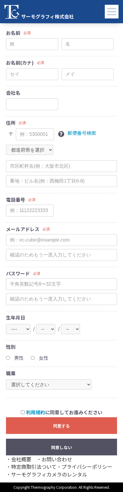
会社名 (13, 92)
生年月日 (15, 317)
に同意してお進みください (64, 412)
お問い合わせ (56, 459)
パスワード (18, 273)
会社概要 (21, 459)
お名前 (13, 32)
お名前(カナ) (20, 62)
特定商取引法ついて (33, 466)
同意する (61, 426)
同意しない (61, 447)
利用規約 (35, 412)
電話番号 (15, 199)
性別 (11, 346)
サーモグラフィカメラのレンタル (49, 474)
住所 (11, 122)
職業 (11, 373)
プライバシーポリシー (86, 466)
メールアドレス (22, 229)
